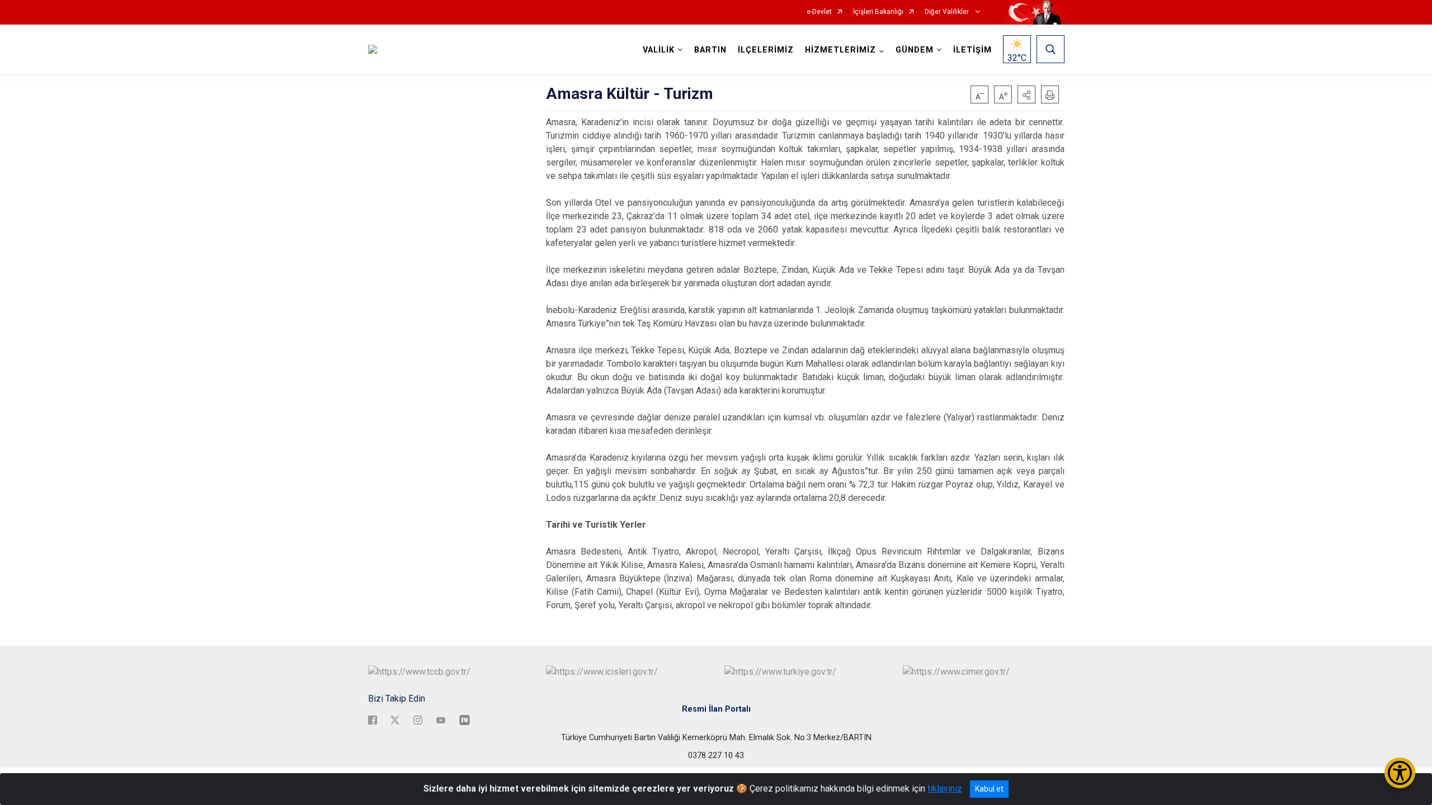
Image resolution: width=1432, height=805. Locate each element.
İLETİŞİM (972, 50)
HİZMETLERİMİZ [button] (840, 50)
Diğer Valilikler (948, 12)
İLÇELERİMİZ (766, 50)
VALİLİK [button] (659, 50)
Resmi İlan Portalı (716, 709)
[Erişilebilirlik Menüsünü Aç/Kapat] (1399, 772)
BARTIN (710, 50)
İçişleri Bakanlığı (878, 12)
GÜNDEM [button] (915, 50)
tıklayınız (944, 788)
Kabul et (989, 788)
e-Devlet (819, 12)
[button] (1026, 94)
